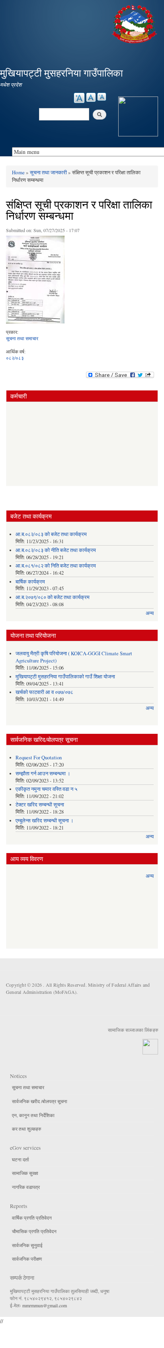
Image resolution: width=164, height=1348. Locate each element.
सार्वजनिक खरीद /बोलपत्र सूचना (39, 1101)
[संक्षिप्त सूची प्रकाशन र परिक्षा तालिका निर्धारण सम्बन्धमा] (35, 282)
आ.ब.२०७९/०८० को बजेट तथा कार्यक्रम (53, 597)
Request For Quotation (39, 757)
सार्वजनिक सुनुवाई (27, 1245)
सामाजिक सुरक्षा (25, 1173)
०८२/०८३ (15, 358)
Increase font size (79, 98)
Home (18, 172)
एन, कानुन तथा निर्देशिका (33, 1115)
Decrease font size (101, 97)
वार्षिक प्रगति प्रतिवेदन (32, 1217)
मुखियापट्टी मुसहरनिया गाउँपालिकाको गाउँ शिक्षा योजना (65, 676)
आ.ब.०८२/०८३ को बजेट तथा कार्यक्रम (51, 534)
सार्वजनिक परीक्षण (27, 1258)
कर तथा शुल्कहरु (26, 1128)
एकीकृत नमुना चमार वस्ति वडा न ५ (46, 789)
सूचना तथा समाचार (22, 338)
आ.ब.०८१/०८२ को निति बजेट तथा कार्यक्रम (56, 565)
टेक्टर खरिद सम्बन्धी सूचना (40, 804)
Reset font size (91, 97)
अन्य (150, 613)
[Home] (135, 23)
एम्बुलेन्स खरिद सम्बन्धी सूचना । (45, 820)
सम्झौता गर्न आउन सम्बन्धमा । (43, 773)
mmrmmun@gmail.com (44, 1305)
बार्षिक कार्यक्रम (30, 581)
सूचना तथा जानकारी (48, 172)
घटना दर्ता (20, 1159)
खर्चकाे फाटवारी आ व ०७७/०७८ (44, 692)
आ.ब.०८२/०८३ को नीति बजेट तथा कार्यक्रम (56, 550)
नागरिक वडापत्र (26, 1187)
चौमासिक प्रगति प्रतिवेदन (34, 1231)
